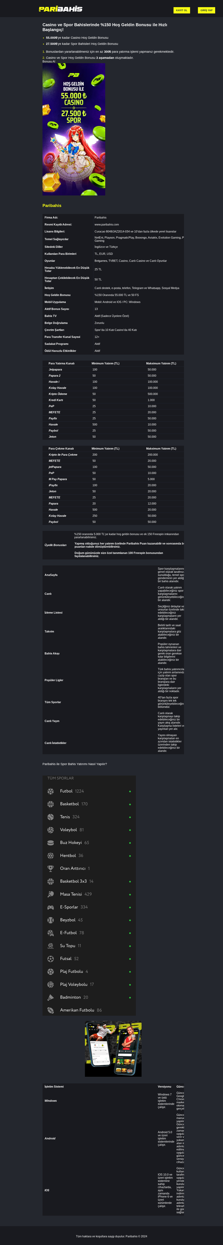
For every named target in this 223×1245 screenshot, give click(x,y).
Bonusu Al (49, 61)
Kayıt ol (181, 10)
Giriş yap (207, 10)
